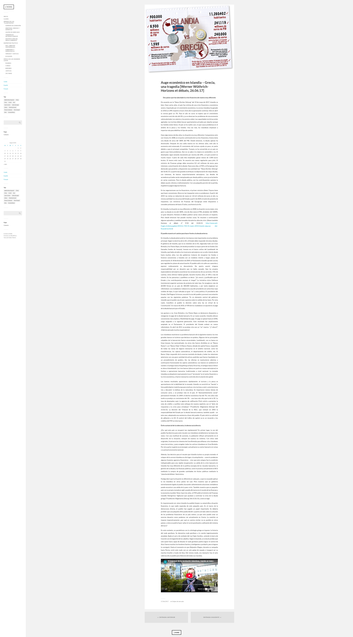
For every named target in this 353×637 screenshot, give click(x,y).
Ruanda (8, 63)
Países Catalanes (8, 109)
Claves (6, 19)
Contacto (6, 134)
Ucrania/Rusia (11, 112)
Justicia (8, 71)
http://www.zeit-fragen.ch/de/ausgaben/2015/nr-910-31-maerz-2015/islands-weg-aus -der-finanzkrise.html (189, 226)
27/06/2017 (165, 601)
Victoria (9, 73)
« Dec (5, 164)
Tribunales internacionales (12, 35)
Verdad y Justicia (12, 53)
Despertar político (11, 43)
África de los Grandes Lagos (12, 59)
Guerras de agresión (13, 25)
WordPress (14, 235)
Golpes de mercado (13, 32)
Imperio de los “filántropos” (9, 22)
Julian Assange (15, 104)
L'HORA (8, 7)
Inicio (6, 16)
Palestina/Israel (12, 107)
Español (6, 85)
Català (5, 81)
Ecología (9, 56)
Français (6, 89)
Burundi (9, 68)
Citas (5, 102)
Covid (10, 102)
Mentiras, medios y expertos (12, 28)
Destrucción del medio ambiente (12, 39)
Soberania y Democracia (10, 50)
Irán (14, 102)
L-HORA (176, 632)
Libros (5, 107)
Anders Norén (12, 237)
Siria (5, 112)
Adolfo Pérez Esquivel (9, 99)
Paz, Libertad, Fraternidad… (11, 46)
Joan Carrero (7, 104)
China (17, 99)
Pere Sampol (17, 109)
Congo (8, 65)
